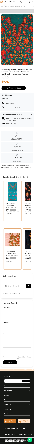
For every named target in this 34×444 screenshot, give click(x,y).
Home (2, 11)
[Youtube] (24, 429)
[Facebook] (12, 429)
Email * (5, 334)
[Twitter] (14, 429)
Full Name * (6, 323)
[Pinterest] (16, 429)
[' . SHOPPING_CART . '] (29, 1)
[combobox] (16, 6)
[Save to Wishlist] (4, 77)
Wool (22, 11)
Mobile (5, 346)
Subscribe (25, 381)
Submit (10, 362)
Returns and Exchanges (15, 118)
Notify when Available (13, 88)
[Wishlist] (26, 1)
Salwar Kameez (16, 11)
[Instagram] (19, 429)
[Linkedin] (21, 429)
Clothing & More (8, 11)
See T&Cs (20, 139)
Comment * (7, 307)
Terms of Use (21, 356)
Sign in (22, 2)
